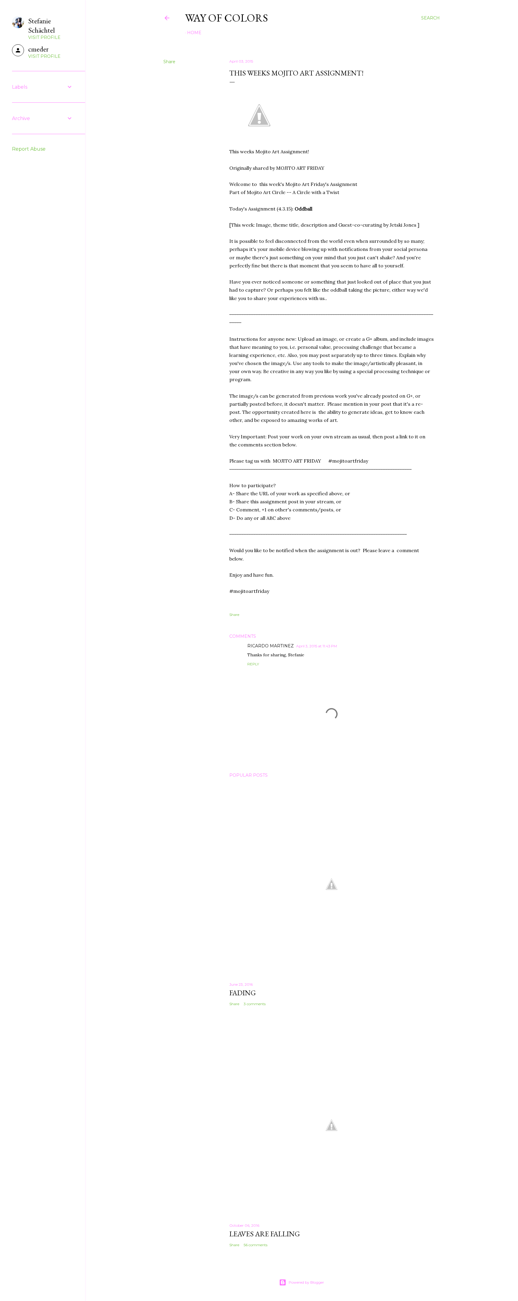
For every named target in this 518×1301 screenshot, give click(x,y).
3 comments (255, 1004)
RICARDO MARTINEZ (270, 646)
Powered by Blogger (306, 1282)
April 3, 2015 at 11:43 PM (316, 646)
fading (242, 992)
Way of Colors (226, 18)
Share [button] (169, 61)
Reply (253, 664)
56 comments (255, 1245)
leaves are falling (264, 1233)
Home (194, 32)
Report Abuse (29, 149)
